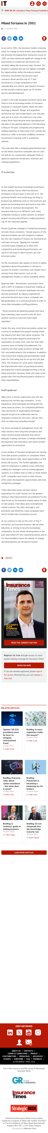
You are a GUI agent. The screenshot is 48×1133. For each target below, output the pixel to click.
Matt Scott (33, 740)
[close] (46, 32)
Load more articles (24, 852)
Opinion (9, 558)
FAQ (28, 1059)
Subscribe (18, 1059)
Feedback (37, 1059)
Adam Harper (34, 837)
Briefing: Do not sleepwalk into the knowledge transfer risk (34, 827)
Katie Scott (9, 749)
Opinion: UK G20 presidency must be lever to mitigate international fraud (11, 736)
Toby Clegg (10, 835)
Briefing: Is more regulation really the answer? (35, 732)
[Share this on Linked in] (15, 38)
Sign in (13, 32)
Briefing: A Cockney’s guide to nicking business (12, 826)
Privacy (34, 1053)
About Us (16, 1051)
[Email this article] (21, 38)
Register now (24, 665)
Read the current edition (24, 642)
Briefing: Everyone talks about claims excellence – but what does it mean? (11, 783)
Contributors (9, 1056)
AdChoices (38, 1056)
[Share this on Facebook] (3, 38)
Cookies (7, 1059)
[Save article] (44, 38)
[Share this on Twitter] (9, 38)
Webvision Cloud (30, 1128)
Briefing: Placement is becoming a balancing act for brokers (35, 783)
